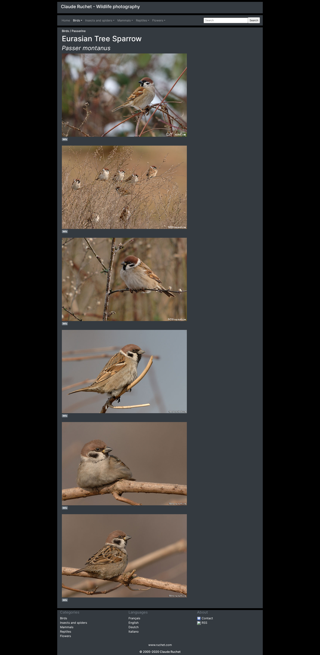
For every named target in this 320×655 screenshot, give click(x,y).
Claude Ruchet (170, 652)
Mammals (124, 20)
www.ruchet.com (160, 645)
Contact (207, 618)
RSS (204, 622)
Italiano (134, 631)
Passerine (79, 31)
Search (254, 20)
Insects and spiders (98, 20)
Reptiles (141, 20)
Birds (76, 20)
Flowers (157, 20)
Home (66, 20)
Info (65, 139)
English (134, 622)
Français (134, 618)
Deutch (134, 627)
